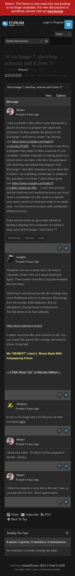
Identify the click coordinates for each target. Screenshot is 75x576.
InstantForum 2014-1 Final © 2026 (43, 565)
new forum (55, 11)
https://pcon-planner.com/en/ (24, 325)
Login (46, 22)
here (22, 421)
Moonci (23, 69)
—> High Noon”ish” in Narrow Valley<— (34, 372)
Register (58, 22)
